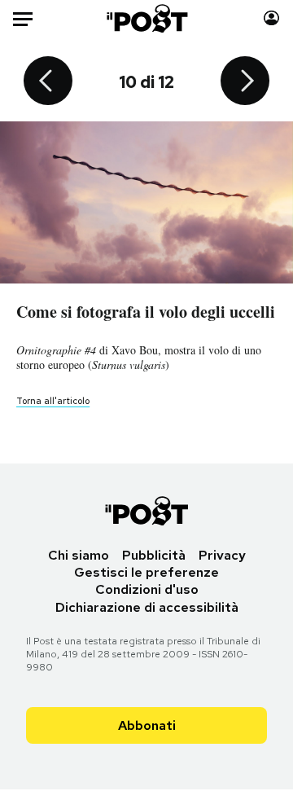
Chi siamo (78, 555)
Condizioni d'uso (147, 589)
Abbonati (147, 725)
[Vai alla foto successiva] (245, 82)
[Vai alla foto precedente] (48, 82)
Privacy (222, 555)
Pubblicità (154, 555)
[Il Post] (147, 18)
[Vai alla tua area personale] (271, 18)
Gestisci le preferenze (146, 572)
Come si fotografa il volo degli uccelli (145, 311)
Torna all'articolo (53, 400)
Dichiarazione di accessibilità (146, 607)
